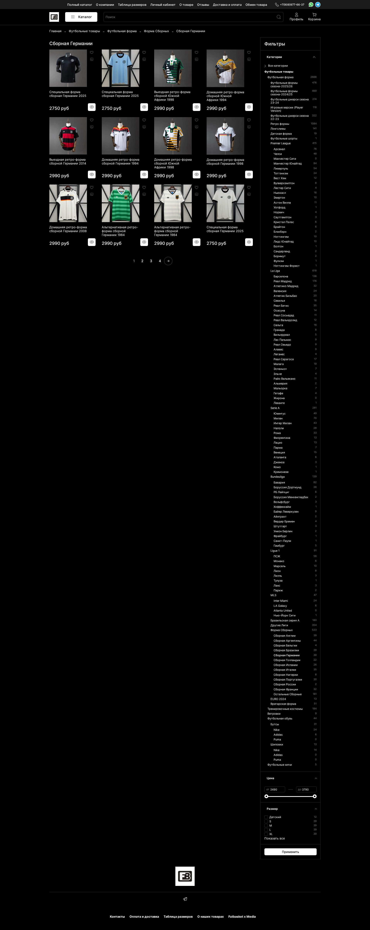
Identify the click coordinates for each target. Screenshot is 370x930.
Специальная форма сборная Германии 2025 (67, 94)
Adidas (278, 734)
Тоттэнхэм (281, 173)
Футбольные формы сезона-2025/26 (284, 84)
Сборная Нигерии (286, 674)
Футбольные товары (84, 31)
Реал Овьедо (282, 344)
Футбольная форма (122, 31)
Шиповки (277, 744)
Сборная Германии (287, 655)
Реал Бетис (281, 305)
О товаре (186, 5)
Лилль (278, 575)
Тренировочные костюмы (285, 708)
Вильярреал (282, 334)
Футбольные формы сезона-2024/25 (284, 92)
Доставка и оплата (227, 5)
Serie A (275, 408)
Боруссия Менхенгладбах (291, 497)
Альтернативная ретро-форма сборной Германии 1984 (120, 231)
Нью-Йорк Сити (285, 615)
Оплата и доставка (144, 916)
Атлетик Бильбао (285, 295)
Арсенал (279, 149)
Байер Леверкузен (286, 511)
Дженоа (279, 462)
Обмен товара (256, 5)
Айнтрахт (280, 516)
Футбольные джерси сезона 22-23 (290, 117)
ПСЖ (277, 556)
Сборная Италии (285, 669)
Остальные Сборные (288, 694)
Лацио (278, 442)
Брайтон (279, 226)
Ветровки (274, 713)
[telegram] (185, 899)
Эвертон (279, 197)
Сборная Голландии (287, 660)
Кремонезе (281, 471)
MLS (273, 595)
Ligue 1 (275, 550)
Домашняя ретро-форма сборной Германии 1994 (120, 161)
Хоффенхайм (282, 506)
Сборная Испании (286, 664)
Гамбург (279, 545)
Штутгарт (280, 526)
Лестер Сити (282, 188)
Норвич (279, 212)
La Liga (275, 270)
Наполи (279, 428)
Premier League (281, 143)
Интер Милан (283, 423)
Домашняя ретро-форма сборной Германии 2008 (68, 229)
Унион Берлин (283, 531)
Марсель (280, 566)
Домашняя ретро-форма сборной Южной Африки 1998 (173, 163)
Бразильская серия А (285, 620)
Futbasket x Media (242, 916)
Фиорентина (282, 437)
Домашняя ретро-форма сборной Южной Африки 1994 (225, 96)
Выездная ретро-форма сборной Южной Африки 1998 (172, 96)
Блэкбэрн (280, 231)
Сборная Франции (286, 689)
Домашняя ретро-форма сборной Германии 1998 (225, 161)
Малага (279, 364)
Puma (277, 739)
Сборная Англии (285, 635)
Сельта (278, 325)
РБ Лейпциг (281, 492)
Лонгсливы (278, 128)
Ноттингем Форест (287, 265)
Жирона (279, 398)
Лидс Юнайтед (284, 241)
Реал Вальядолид (285, 320)
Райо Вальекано (284, 378)
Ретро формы (280, 123)
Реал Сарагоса (284, 359)
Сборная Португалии (288, 679)
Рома (277, 433)
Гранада (279, 330)
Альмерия (280, 383)
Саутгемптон (282, 217)
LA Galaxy (280, 605)
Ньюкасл (280, 192)
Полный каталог (79, 5)
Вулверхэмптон (284, 183)
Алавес (278, 349)
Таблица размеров (132, 5)
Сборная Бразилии (286, 650)
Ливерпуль (281, 168)
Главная (55, 31)
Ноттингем (281, 236)
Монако (279, 561)
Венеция (279, 452)
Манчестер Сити (285, 158)
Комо (277, 467)
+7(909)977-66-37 (292, 4)
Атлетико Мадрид (286, 286)
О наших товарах (210, 916)
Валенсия (280, 291)
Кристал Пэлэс (284, 222)
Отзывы (203, 5)
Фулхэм (279, 261)
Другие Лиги (279, 625)
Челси (278, 153)
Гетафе (278, 393)
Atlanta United (283, 610)
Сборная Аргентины (287, 640)
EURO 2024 (278, 699)
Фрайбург (280, 536)
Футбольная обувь (279, 718)
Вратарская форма (283, 703)
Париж (278, 590)
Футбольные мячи (279, 764)
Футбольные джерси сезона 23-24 (290, 101)
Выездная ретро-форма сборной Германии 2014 (67, 161)
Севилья (279, 300)
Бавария (279, 482)
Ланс (277, 585)
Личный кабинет (163, 5)
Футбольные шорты (284, 138)
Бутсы (275, 724)
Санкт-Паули (282, 540)
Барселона (281, 276)
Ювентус (280, 413)
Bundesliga (278, 476)
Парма (278, 447)
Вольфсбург (282, 502)
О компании (105, 5)
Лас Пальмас (282, 339)
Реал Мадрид (283, 281)
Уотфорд (279, 207)
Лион (277, 570)
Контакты (117, 916)
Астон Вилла (282, 202)
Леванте (279, 403)
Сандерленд (282, 251)
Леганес (279, 354)
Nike (276, 729)
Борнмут (280, 256)
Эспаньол (280, 368)
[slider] (266, 796)
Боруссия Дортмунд (287, 487)
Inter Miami (281, 600)
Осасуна (279, 310)
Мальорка (280, 388)
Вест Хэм (280, 178)
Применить (290, 852)
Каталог (85, 17)
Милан (278, 418)
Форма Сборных (156, 31)
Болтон (278, 246)
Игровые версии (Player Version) (287, 109)
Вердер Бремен (284, 521)
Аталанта (280, 457)
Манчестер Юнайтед (288, 163)
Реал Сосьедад (284, 315)
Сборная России (285, 684)
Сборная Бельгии (285, 645)
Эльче (278, 373)
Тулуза (278, 580)
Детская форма (281, 133)
